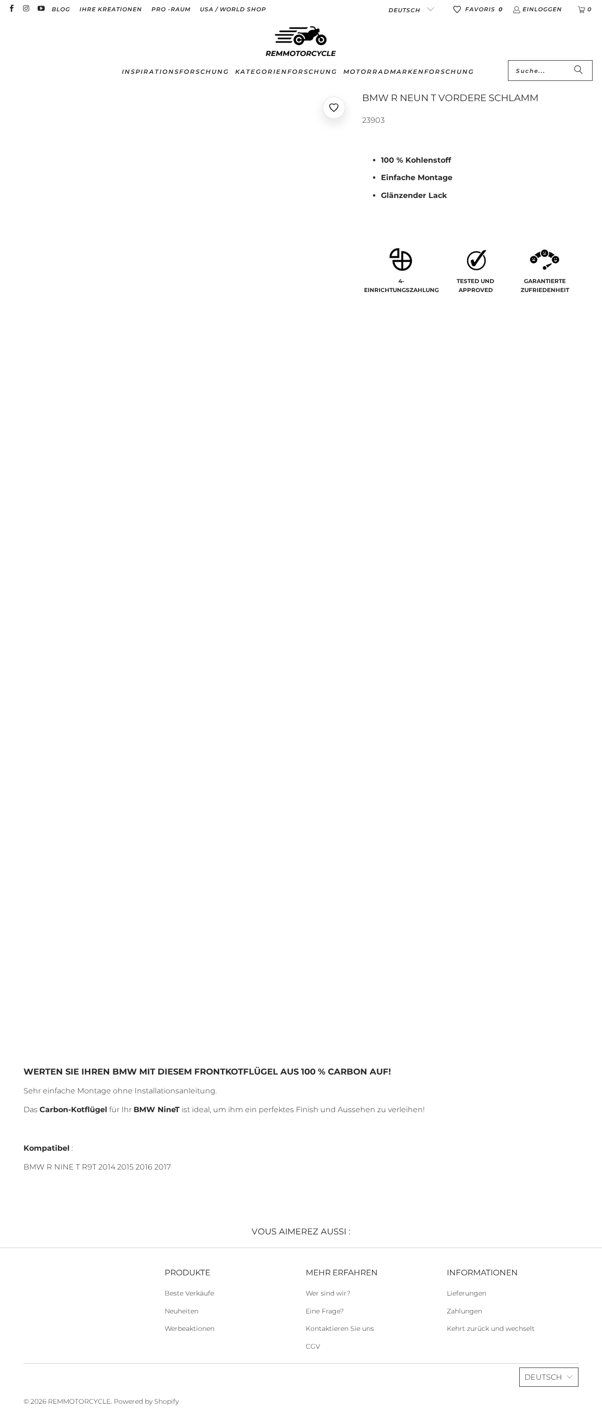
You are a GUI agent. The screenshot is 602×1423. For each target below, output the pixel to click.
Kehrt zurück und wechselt (491, 1328)
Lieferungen (466, 1293)
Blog (61, 9)
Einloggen (542, 9)
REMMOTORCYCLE (79, 1401)
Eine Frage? (325, 1311)
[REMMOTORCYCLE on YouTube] (41, 9)
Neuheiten (181, 1311)
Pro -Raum (170, 9)
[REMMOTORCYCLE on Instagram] (26, 9)
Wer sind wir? (328, 1293)
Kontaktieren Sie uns (340, 1328)
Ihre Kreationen (110, 9)
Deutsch (405, 10)
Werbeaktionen (189, 1328)
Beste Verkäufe (189, 1293)
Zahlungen (464, 1311)
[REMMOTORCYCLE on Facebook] (11, 9)
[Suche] (578, 70)
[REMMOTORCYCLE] (301, 42)
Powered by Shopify (146, 1401)
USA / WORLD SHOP (233, 9)
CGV (313, 1346)
